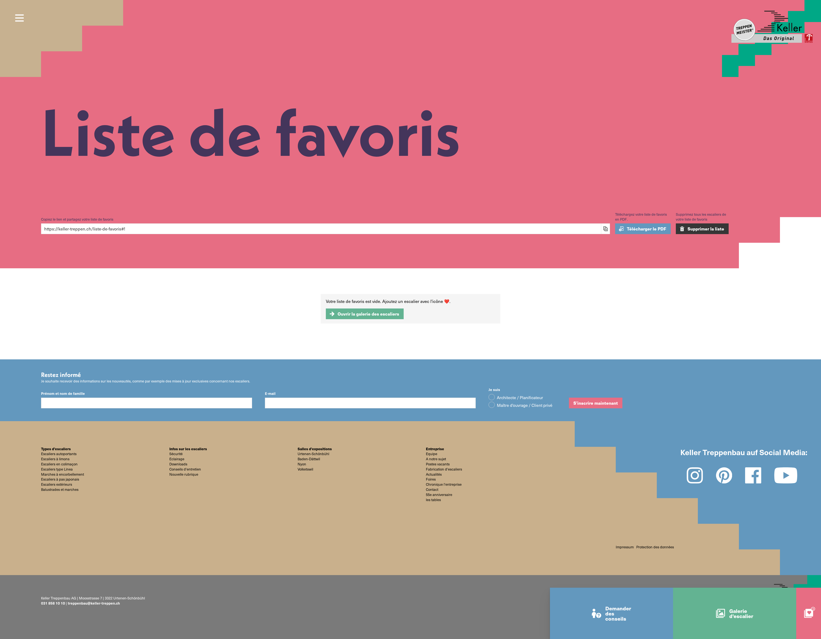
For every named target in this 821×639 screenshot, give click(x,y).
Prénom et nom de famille (63, 393)
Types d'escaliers (56, 449)
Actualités (434, 474)
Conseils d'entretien (185, 469)
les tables (433, 500)
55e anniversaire (439, 495)
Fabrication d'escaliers (444, 469)
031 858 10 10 (53, 603)
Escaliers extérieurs (56, 484)
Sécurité (176, 454)
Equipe (431, 454)
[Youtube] (786, 475)
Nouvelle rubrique (183, 474)
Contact (432, 489)
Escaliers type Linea (57, 469)
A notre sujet (436, 459)
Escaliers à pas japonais (60, 479)
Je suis (494, 389)
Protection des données (655, 547)
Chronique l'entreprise (444, 484)
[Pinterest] (723, 475)
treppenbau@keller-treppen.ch (94, 603)
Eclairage (176, 459)
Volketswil (305, 469)
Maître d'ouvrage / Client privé (524, 405)
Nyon (302, 464)
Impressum (625, 547)
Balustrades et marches (59, 489)
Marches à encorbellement (62, 474)
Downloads (178, 464)
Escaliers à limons (55, 459)
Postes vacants (438, 464)
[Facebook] (753, 475)
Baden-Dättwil (309, 459)
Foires (431, 479)
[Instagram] (694, 475)
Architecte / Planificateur (520, 397)
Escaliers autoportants (59, 454)
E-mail (270, 393)
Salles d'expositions (315, 449)
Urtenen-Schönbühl (313, 454)
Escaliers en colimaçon (59, 464)
